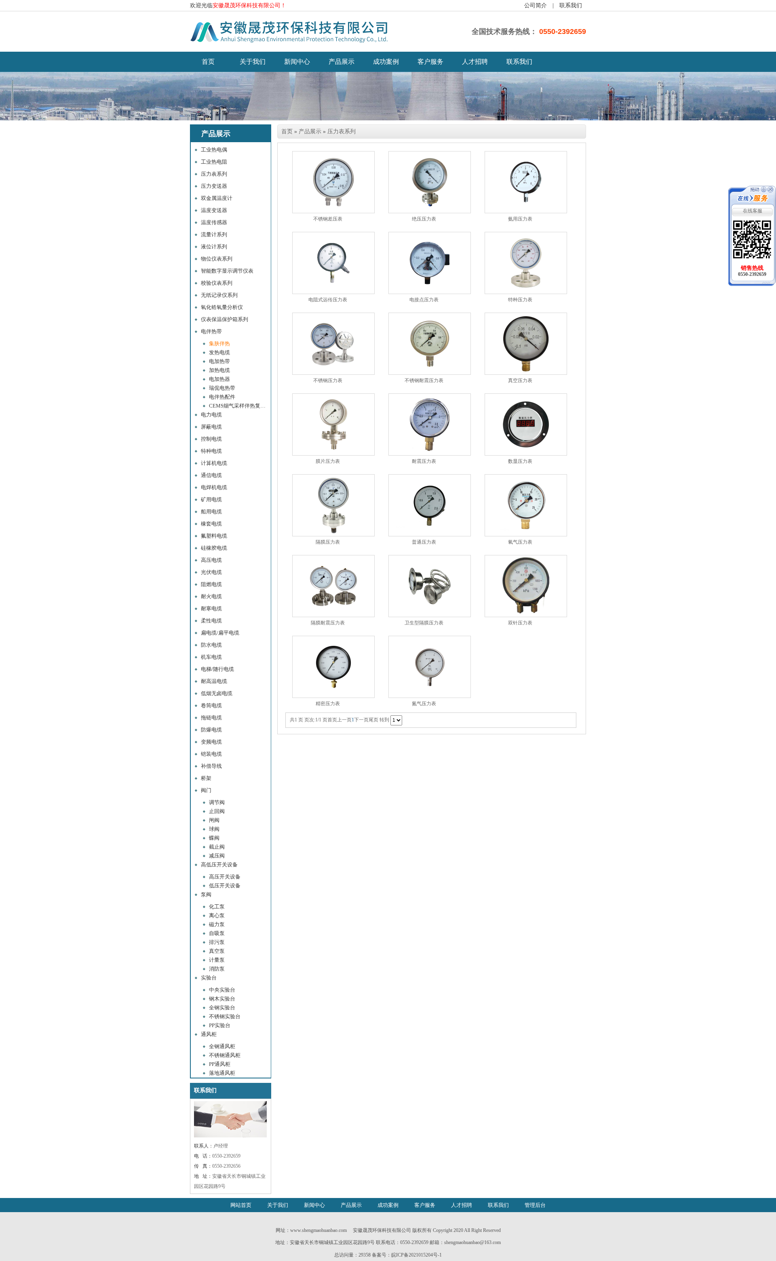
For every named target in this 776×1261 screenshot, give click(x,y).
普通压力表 (424, 542)
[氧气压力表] (526, 505)
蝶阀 (214, 838)
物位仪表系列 (216, 259)
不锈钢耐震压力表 (424, 380)
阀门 (206, 790)
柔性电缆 (211, 621)
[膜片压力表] (333, 424)
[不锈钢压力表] (333, 344)
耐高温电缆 (214, 681)
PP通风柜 (219, 1064)
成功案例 (386, 61)
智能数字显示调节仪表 (227, 271)
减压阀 (217, 856)
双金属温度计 (216, 198)
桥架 (206, 778)
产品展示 (341, 61)
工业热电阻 (214, 162)
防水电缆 (211, 645)
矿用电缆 (211, 499)
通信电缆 (211, 475)
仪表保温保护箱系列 (224, 319)
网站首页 (240, 1205)
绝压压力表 (424, 219)
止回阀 (217, 811)
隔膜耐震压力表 (328, 623)
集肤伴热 (219, 343)
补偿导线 (211, 766)
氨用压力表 (520, 219)
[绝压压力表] (429, 182)
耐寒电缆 (211, 608)
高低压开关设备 (219, 865)
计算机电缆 (214, 463)
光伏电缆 (211, 572)
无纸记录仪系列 (219, 295)
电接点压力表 (424, 300)
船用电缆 (211, 512)
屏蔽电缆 (211, 427)
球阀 (214, 829)
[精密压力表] (333, 667)
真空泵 (217, 951)
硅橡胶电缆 (214, 548)
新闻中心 (297, 61)
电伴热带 (211, 331)
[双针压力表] (526, 586)
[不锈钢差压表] (333, 182)
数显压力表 (520, 461)
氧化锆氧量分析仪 (222, 307)
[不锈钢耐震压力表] (429, 344)
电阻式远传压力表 (327, 300)
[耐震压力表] (429, 424)
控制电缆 (211, 439)
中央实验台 (222, 990)
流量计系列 (214, 234)
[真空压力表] (526, 344)
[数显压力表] (526, 424)
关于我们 (253, 61)
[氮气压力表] (429, 667)
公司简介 (535, 5)
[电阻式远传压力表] (333, 263)
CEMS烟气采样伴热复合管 (239, 406)
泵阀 (206, 894)
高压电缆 (211, 560)
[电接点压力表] (429, 263)
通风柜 (209, 1034)
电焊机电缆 (214, 487)
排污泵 (217, 942)
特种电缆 (211, 451)
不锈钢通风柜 (224, 1055)
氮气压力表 (424, 703)
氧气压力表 (520, 542)
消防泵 (217, 969)
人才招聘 (475, 61)
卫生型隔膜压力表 (424, 623)
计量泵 (217, 960)
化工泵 (217, 907)
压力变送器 (214, 186)
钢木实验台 (222, 999)
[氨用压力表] (526, 182)
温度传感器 (214, 222)
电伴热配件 (222, 397)
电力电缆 (211, 415)
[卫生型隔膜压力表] (429, 586)
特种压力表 (520, 300)
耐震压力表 (424, 461)
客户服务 (430, 61)
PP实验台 (219, 1025)
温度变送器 (214, 210)
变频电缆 (211, 742)
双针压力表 (520, 623)
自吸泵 (217, 933)
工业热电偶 (214, 150)
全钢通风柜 (222, 1046)
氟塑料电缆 (214, 536)
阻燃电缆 (211, 584)
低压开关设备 (224, 886)
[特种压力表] (526, 263)
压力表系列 (214, 174)
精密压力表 (328, 703)
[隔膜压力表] (333, 505)
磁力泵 (217, 924)
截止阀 (217, 847)
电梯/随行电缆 (217, 669)
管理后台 (535, 1205)
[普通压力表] (429, 505)
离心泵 (217, 915)
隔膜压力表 (328, 542)
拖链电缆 (211, 718)
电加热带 (219, 361)
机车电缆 (211, 657)
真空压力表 (520, 380)
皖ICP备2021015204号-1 (416, 1255)
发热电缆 (219, 352)
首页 (287, 131)
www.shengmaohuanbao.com (318, 1230)
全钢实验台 (222, 1008)
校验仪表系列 (216, 283)
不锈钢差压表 (327, 219)
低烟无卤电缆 (216, 693)
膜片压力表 (328, 461)
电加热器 (219, 379)
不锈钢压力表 (327, 380)
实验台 (209, 978)
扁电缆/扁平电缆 (220, 633)
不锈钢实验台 (224, 1016)
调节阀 (217, 802)
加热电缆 (219, 370)
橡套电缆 (211, 524)
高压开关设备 (224, 877)
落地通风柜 (222, 1073)
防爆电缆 (211, 730)
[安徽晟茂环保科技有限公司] (291, 42)
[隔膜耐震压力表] (333, 586)
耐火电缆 (211, 596)
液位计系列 (214, 247)
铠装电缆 (211, 754)
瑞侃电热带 (222, 388)
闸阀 (214, 820)
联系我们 (570, 5)
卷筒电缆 (211, 705)
